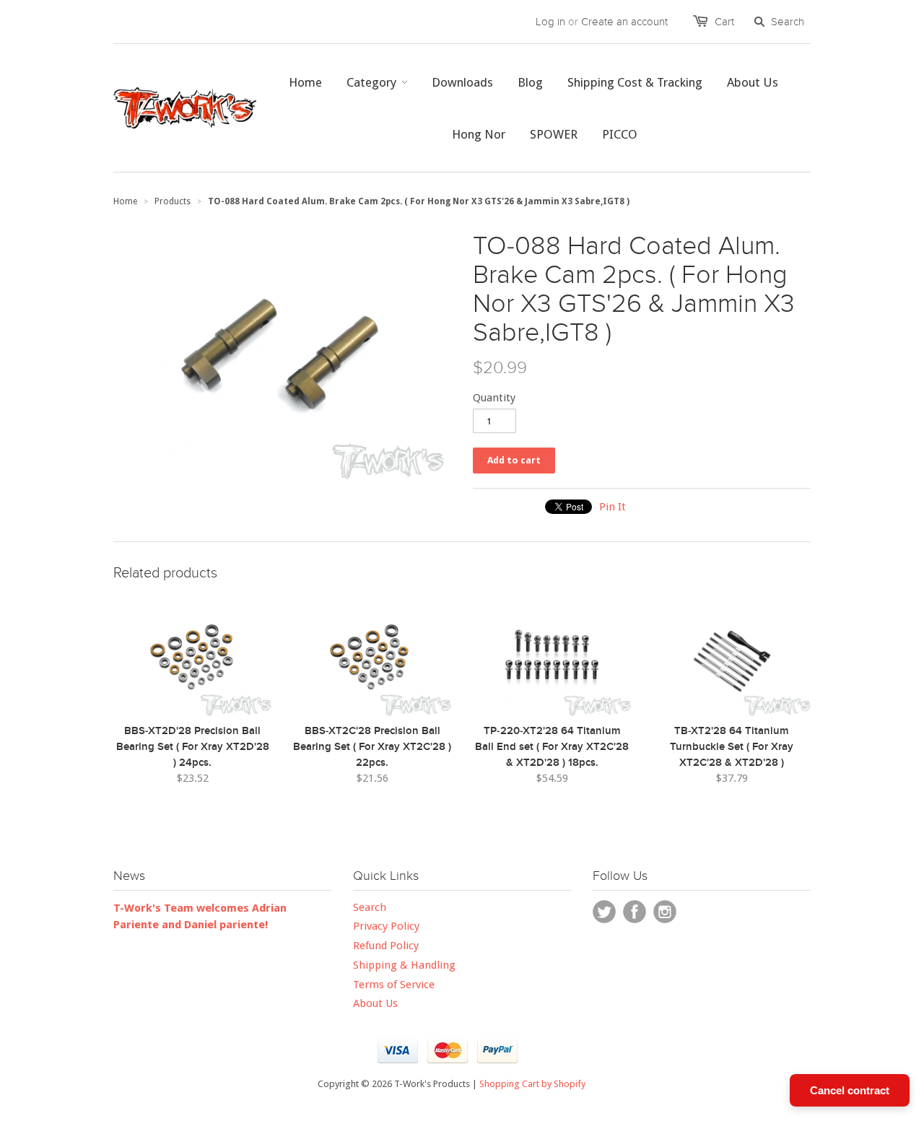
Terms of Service (394, 984)
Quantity (494, 397)
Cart (724, 21)
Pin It (612, 506)
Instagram (664, 911)
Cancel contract (849, 1090)
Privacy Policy (386, 926)
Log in (550, 21)
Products (172, 201)
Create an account (624, 21)
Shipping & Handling (404, 965)
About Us (375, 1003)
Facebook (634, 911)
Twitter (604, 911)
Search (369, 907)
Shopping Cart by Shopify (532, 1083)
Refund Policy (386, 945)
